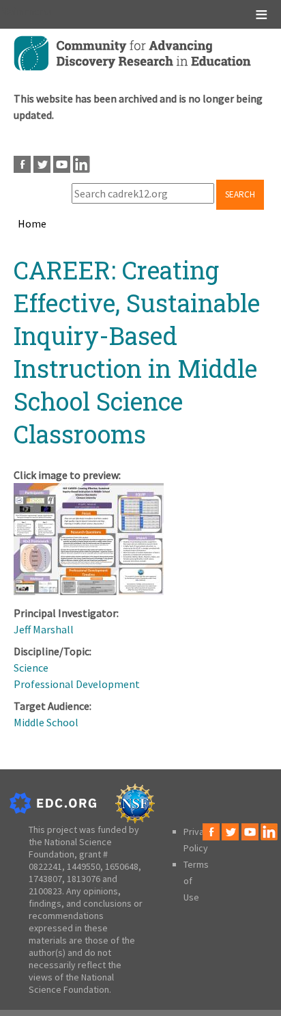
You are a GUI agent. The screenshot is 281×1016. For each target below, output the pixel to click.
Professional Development (77, 684)
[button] (89, 591)
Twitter (41, 164)
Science (31, 667)
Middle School (46, 722)
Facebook (22, 164)
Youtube (61, 164)
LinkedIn (81, 164)
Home (32, 223)
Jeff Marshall (44, 629)
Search (240, 194)
